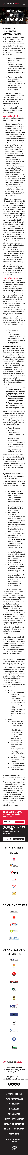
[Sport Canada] (14, 853)
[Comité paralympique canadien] (14, 887)
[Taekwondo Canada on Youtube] (15, 1084)
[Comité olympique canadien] (14, 860)
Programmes (14, 1114)
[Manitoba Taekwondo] (14, 982)
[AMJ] (14, 925)
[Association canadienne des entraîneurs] (14, 880)
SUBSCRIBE (18, 839)
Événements (14, 1104)
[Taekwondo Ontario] (14, 1023)
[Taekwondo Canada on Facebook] (9, 1084)
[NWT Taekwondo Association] (14, 1006)
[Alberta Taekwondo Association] (14, 960)
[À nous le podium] (14, 894)
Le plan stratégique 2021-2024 (10, 116)
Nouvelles (14, 1109)
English (7, 1129)
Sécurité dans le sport (14, 1119)
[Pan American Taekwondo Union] (14, 873)
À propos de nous (14, 1094)
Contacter (19, 1129)
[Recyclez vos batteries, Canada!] (14, 932)
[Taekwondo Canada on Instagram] (18, 1084)
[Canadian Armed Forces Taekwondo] (14, 974)
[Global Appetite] (14, 939)
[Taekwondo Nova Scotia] (14, 1014)
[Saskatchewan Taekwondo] (14, 1047)
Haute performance (14, 1099)
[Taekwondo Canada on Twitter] (12, 1084)
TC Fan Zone (14, 1134)
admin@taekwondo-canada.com (15, 1079)
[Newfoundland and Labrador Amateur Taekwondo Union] (14, 998)
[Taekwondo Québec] (14, 1039)
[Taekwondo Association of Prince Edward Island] (14, 1030)
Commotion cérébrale (14, 1124)
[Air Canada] (14, 919)
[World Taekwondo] (14, 867)
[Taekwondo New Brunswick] (14, 989)
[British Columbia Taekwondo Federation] (14, 966)
